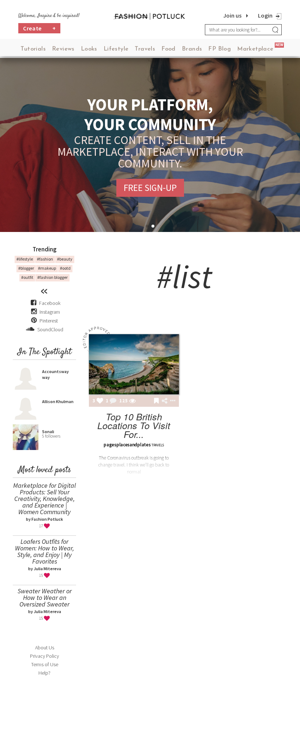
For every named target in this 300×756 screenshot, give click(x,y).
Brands (192, 49)
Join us (232, 15)
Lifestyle (116, 49)
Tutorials (33, 49)
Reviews (63, 49)
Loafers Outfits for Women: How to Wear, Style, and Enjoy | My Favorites (44, 551)
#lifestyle (24, 259)
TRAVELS (157, 445)
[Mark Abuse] (171, 401)
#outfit (27, 277)
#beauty (64, 259)
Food (168, 49)
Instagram (50, 312)
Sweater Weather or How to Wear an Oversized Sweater (45, 597)
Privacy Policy (44, 656)
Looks (89, 49)
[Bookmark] (156, 401)
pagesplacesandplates (127, 445)
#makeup (47, 268)
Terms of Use (44, 664)
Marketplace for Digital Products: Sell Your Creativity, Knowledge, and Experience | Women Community (44, 498)
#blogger (26, 268)
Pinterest (48, 320)
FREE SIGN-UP (150, 187)
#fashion (45, 259)
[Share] (164, 401)
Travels (145, 49)
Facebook (49, 303)
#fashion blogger (52, 277)
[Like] (100, 401)
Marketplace (255, 49)
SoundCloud (49, 329)
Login (265, 15)
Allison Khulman (58, 401)
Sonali (48, 431)
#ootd (65, 268)
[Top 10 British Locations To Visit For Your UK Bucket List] (134, 364)
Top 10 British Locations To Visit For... (133, 425)
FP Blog (219, 49)
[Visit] (132, 401)
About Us (44, 647)
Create (39, 28)
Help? (44, 673)
